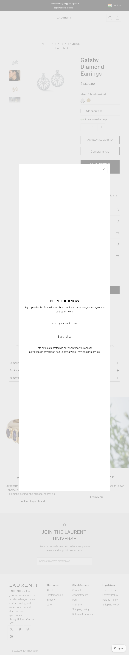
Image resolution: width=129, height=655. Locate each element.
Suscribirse (64, 336)
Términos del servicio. (88, 351)
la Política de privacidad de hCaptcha (49, 351)
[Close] (103, 169)
